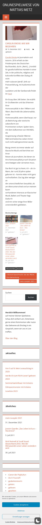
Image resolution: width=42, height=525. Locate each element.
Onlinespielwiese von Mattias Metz (21, 7)
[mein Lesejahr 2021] (11, 218)
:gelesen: (8, 52)
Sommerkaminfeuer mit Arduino (19, 383)
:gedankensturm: (15, 481)
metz (28, 49)
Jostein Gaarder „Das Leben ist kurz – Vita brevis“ (25, 226)
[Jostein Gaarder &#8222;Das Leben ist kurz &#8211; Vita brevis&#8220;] (26, 218)
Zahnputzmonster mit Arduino (18, 387)
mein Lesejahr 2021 (27, 281)
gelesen (19, 268)
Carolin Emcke (11, 57)
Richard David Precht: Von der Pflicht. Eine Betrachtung (21, 275)
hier (9, 94)
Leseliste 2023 (11, 391)
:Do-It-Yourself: (14, 478)
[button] (37, 520)
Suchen (8, 292)
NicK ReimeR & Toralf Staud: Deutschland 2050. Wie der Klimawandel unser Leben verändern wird (11, 251)
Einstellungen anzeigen (21, 517)
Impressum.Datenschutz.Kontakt (27, 522)
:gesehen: (12, 490)
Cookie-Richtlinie (10, 522)
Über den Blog (11, 338)
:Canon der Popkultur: (17, 474)
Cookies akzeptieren (21, 505)
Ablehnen (21, 511)
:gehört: (11, 484)
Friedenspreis (10, 268)
